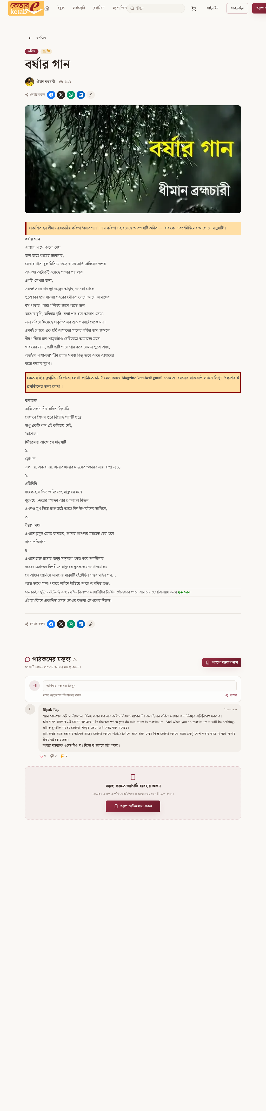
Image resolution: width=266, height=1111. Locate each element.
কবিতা (32, 51)
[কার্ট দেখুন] (193, 8)
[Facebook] (51, 95)
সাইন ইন (212, 8)
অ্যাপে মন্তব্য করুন (225, 662)
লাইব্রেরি (79, 8)
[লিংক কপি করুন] (91, 95)
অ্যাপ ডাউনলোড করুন (136, 806)
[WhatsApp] (71, 95)
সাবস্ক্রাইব (237, 8)
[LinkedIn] (81, 95)
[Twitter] (61, 95)
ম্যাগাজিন (120, 8)
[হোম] (46, 8)
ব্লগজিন (98, 8)
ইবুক (61, 8)
